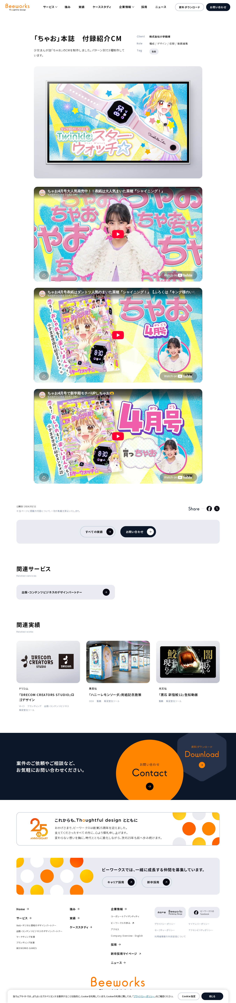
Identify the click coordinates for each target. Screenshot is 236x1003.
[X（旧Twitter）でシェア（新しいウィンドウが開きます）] (217, 508)
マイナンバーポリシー (199, 923)
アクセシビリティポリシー (200, 930)
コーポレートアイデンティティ (125, 916)
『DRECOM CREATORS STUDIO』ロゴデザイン (47, 697)
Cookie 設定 (188, 996)
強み (68, 7)
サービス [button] (49, 7)
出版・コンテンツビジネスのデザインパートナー (52, 592)
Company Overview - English (127, 935)
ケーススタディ (102, 7)
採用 (144, 7)
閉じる (212, 996)
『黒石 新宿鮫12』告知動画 (178, 694)
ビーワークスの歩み (122, 922)
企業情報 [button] (125, 7)
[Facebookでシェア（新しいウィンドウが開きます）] (209, 508)
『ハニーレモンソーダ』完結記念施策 (115, 694)
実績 (82, 7)
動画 (154, 51)
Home (20, 909)
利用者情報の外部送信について (170, 936)
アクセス (115, 929)
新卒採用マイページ (126, 953)
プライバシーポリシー (165, 923)
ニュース (160, 7)
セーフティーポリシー (165, 930)
